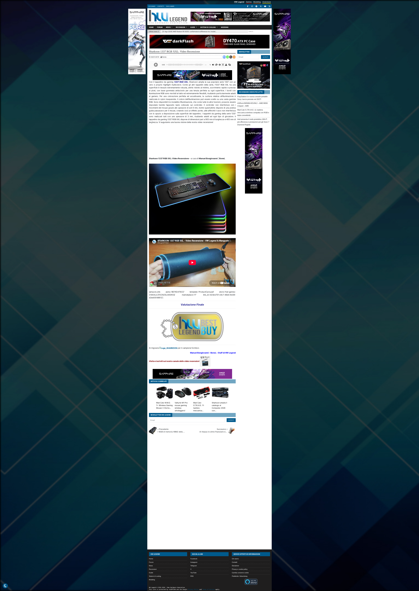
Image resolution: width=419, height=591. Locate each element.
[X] (261, 6)
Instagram (193, 562)
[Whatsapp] (227, 57)
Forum (160, 27)
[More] (234, 57)
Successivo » (213, 430)
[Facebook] (248, 6)
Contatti (160, 6)
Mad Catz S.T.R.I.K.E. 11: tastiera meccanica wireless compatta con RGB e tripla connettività (253, 112)
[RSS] (269, 6)
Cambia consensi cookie (240, 573)
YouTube (193, 573)
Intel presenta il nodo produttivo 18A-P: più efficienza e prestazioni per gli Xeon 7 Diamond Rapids (253, 122)
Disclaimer (170, 6)
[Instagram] (252, 6)
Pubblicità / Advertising (239, 576)
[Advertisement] (192, 141)
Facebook (193, 559)
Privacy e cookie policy (239, 569)
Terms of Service (208, 589)
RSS (191, 576)
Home (151, 27)
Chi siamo (151, 6)
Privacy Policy (193, 589)
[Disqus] (209, 465)
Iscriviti (231, 420)
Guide (192, 27)
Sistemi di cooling (208, 27)
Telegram (193, 566)
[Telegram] (256, 6)
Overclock (266, 2)
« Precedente (172, 430)
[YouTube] (265, 6)
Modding (257, 2)
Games (249, 2)
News (168, 27)
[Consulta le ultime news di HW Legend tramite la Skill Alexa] (250, 581)
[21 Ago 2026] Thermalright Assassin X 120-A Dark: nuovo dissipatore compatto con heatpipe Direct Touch (189, 31)
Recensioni (180, 27)
